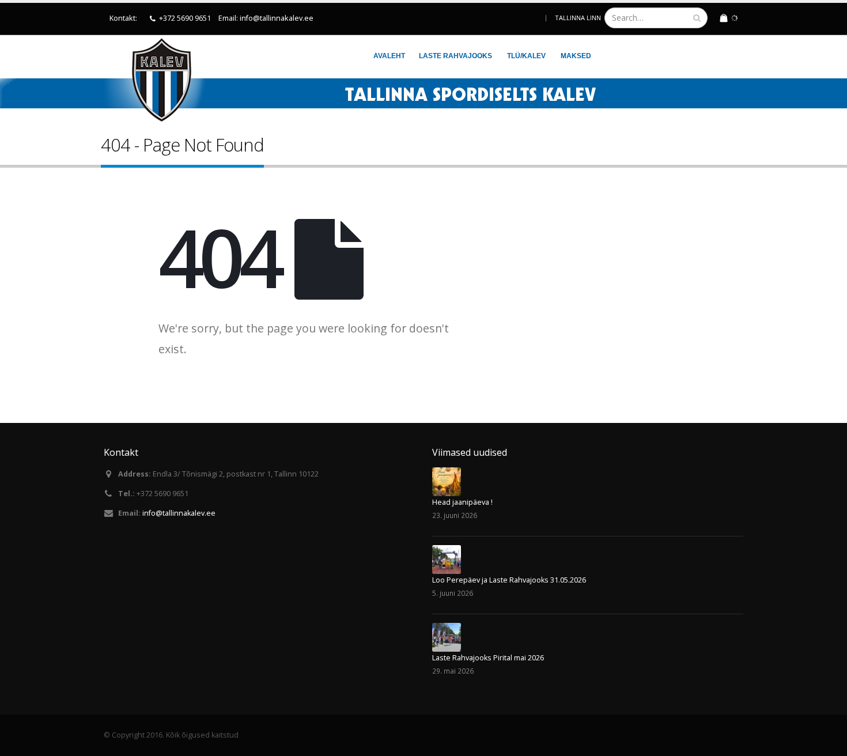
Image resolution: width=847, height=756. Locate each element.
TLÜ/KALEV (526, 56)
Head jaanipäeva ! (462, 502)
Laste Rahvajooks (455, 56)
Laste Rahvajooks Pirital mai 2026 (488, 658)
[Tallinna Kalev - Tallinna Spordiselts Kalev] (155, 79)
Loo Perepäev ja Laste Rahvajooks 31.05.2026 (509, 580)
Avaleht (389, 56)
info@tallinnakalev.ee (178, 513)
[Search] (697, 18)
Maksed (576, 56)
